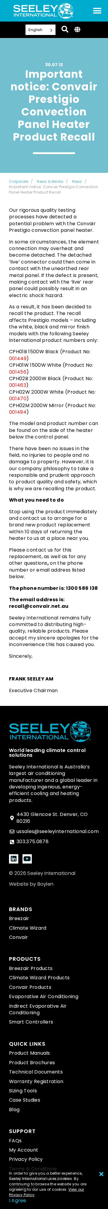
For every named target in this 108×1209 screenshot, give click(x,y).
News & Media (50, 181)
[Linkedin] (13, 859)
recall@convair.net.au (39, 606)
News (77, 181)
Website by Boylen (31, 884)
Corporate (18, 181)
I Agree (17, 1200)
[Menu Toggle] (97, 10)
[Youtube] (27, 859)
